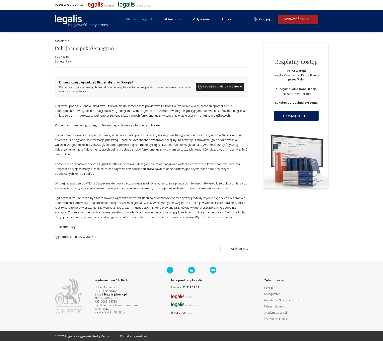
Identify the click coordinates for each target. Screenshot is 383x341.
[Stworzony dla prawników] (101, 4)
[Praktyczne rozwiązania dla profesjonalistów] (81, 21)
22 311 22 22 (190, 287)
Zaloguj (264, 19)
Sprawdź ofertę (298, 19)
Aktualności (62, 41)
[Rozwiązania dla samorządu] (134, 4)
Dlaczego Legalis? (139, 19)
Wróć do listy (239, 249)
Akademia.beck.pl (275, 312)
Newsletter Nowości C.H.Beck (283, 300)
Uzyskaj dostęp (296, 116)
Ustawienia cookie (276, 319)
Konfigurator (272, 294)
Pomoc (227, 19)
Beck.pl (268, 288)
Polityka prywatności (135, 336)
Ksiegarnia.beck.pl (275, 306)
